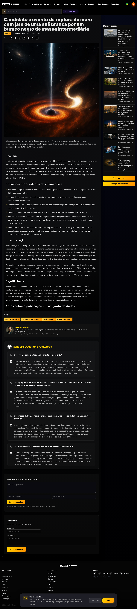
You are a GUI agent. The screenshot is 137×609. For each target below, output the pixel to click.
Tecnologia (116, 4)
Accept (108, 600)
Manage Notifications (119, 184)
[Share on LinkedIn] (20, 38)
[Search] (4, 11)
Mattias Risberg (20, 33)
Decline (95, 600)
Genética (47, 4)
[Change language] (127, 4)
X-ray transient (64, 319)
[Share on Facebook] (15, 38)
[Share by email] (32, 38)
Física (65, 4)
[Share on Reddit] (24, 38)
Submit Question (16, 502)
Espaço (91, 4)
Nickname (11, 528)
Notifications (52, 576)
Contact (50, 590)
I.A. (25, 4)
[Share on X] (11, 38)
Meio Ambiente (35, 4)
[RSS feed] (133, 4)
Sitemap (50, 579)
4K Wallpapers (72, 11)
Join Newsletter (119, 178)
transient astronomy (31, 319)
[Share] (37, 38)
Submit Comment (16, 549)
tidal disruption (12, 319)
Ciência (83, 4)
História (57, 4)
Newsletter (51, 573)
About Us (51, 584)
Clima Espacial (102, 4)
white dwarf (48, 319)
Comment (11, 535)
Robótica (73, 4)
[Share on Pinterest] (28, 38)
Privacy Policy (52, 582)
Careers (50, 587)
